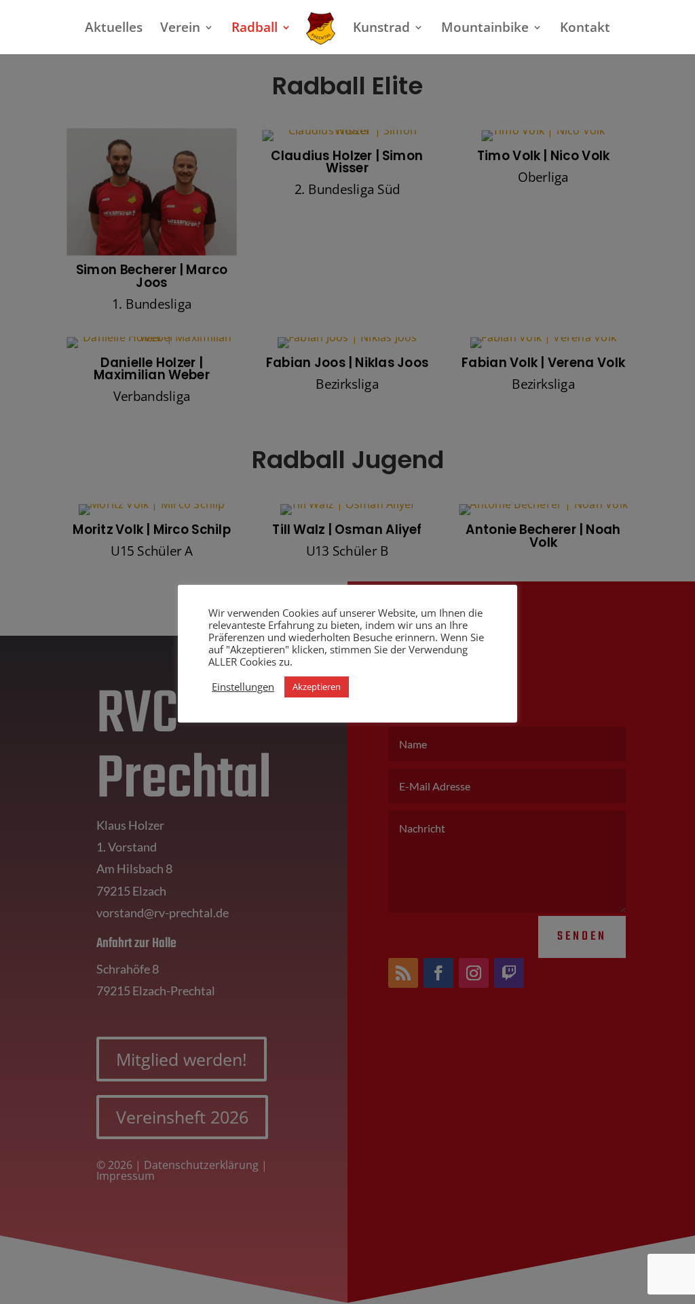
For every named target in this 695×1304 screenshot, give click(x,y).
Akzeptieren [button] (317, 686)
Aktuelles (114, 29)
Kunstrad (381, 29)
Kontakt (585, 29)
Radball (254, 29)
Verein (180, 29)
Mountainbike (485, 29)
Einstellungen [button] (243, 686)
